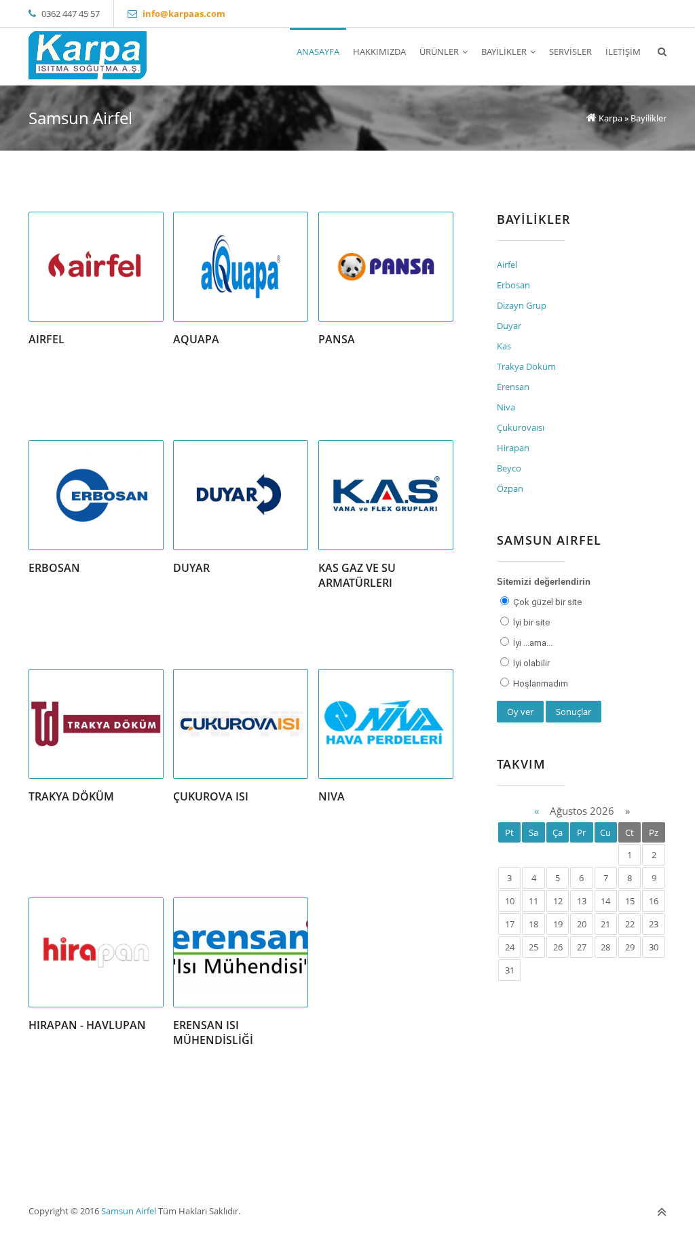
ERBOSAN (54, 567)
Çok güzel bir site (546, 602)
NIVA (331, 796)
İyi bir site (530, 622)
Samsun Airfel (128, 1211)
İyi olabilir (530, 663)
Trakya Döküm (71, 796)
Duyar (191, 567)
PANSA (336, 339)
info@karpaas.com (184, 13)
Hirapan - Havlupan (87, 1025)
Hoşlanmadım (539, 683)
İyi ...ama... (531, 643)
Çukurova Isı (210, 796)
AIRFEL (46, 339)
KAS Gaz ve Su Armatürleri (357, 575)
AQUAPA (196, 339)
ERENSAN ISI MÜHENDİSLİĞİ (213, 1032)
